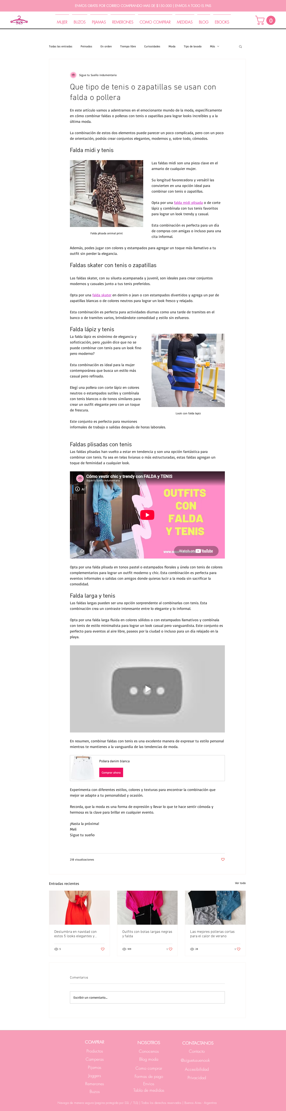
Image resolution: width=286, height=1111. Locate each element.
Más (212, 46)
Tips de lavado (193, 46)
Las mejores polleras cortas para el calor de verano (212, 934)
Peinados (86, 46)
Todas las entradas (60, 46)
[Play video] (147, 688)
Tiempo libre (128, 46)
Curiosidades (152, 46)
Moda (172, 46)
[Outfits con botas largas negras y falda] (147, 908)
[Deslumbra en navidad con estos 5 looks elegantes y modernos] (79, 908)
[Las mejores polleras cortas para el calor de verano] (215, 908)
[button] (266, 20)
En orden (106, 46)
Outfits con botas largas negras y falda (147, 934)
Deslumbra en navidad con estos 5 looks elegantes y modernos (75, 934)
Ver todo (240, 883)
